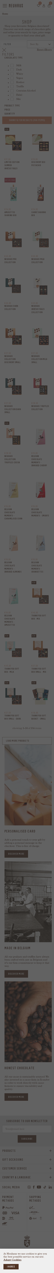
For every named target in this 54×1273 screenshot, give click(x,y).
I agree (11, 1266)
